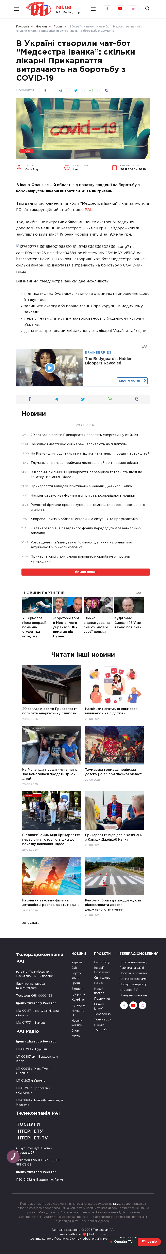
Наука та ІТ (77, 1013)
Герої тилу (102, 962)
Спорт (76, 1030)
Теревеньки (102, 1014)
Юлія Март (33, 168)
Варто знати (76, 975)
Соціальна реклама (133, 979)
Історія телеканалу (133, 962)
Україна (77, 962)
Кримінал (78, 999)
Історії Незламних (102, 970)
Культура (78, 1005)
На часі (99, 983)
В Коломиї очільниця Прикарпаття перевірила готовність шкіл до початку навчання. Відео (51, 840)
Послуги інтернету (133, 984)
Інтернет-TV (128, 990)
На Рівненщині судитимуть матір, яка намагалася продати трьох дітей (50, 774)
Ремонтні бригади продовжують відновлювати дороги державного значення (113, 905)
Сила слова (102, 977)
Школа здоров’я (100, 1027)
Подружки (102, 998)
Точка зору (102, 1019)
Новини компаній (77, 1023)
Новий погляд (99, 991)
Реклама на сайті (131, 968)
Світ (74, 968)
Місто (75, 1036)
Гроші (26, 151)
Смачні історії (99, 1006)
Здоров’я (78, 994)
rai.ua (63, 7)
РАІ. (88, 210)
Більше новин (86, 572)
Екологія (77, 989)
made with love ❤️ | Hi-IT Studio (83, 1234)
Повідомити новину (133, 995)
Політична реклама (133, 973)
